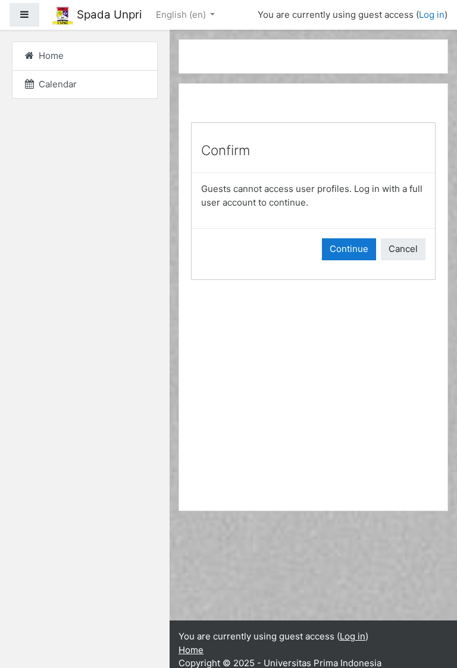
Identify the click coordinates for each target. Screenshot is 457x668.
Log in (432, 14)
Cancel (403, 248)
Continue (349, 248)
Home (191, 650)
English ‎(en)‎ (182, 14)
